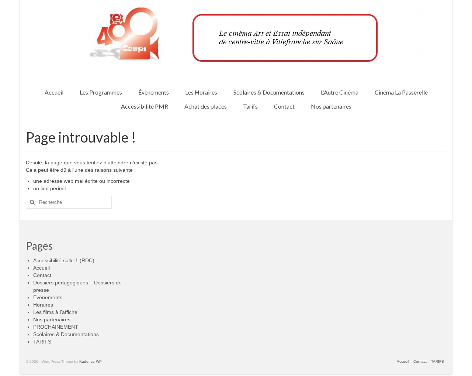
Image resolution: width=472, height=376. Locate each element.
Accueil (41, 268)
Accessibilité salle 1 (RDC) (63, 260)
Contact (42, 275)
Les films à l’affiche (55, 312)
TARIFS (42, 342)
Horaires (43, 305)
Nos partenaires (51, 319)
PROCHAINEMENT (55, 327)
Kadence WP (90, 361)
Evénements (47, 297)
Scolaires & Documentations (66, 334)
